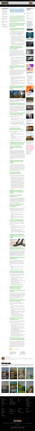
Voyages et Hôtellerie (12, 403)
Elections (6, 5)
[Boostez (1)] (29, 89)
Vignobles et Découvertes (13, 402)
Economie (21, 5)
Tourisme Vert (28, 406)
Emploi (2, 413)
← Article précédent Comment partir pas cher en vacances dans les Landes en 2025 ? (13, 352)
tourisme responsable (15, 74)
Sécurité (3, 405)
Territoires (32, 5)
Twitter (3, 363)
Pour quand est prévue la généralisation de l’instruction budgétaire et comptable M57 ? (30, 77)
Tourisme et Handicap (28, 402)
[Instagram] (26, 0)
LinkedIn (9, 363)
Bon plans (11, 398)
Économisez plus (4, 412)
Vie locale (27, 412)
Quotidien (27, 408)
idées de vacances (16, 329)
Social (18, 398)
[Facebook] (25, 0)
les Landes (13, 349)
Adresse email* (29, 18)
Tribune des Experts (4, 403)
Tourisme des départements (28, 404)
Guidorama (17, 5)
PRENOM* (28, 13)
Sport (2, 404)
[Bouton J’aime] (24, 13)
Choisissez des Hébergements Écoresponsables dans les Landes (5, 14)
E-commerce (3, 411)
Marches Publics (4, 415)
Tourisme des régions (28, 405)
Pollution (19, 411)
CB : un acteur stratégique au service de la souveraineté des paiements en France (29, 111)
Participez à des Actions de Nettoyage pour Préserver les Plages (5, 22)
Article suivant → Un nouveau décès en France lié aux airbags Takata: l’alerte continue (22, 352)
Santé (10, 5)
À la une (3, 5)
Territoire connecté (12, 413)
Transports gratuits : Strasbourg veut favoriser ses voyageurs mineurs (30, 83)
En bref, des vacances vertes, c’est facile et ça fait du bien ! (5, 26)
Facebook (6, 363)
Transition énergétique (21, 412)
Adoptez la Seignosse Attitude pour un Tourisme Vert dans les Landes (5, 11)
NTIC (24, 5)
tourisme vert (17, 349)
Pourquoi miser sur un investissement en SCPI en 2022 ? (30, 80)
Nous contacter (17, 424)
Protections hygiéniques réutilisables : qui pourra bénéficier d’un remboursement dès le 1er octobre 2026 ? (29, 152)
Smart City (11, 412)
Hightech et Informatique (13, 411)
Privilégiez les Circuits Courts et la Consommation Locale (5, 16)
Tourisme (13, 5)
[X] (27, 0)
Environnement (28, 5)
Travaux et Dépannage (12, 404)
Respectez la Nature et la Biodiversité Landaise (4, 24)
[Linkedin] (28, 0)
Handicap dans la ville (28, 411)
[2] (29, 67)
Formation (3, 414)
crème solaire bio (18, 57)
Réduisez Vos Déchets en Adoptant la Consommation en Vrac (5, 19)
